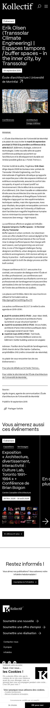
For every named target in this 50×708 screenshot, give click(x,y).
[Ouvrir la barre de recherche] (39, 6)
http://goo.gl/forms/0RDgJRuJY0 (17, 300)
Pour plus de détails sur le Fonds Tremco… (21, 368)
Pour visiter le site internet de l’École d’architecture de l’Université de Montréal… (25, 376)
